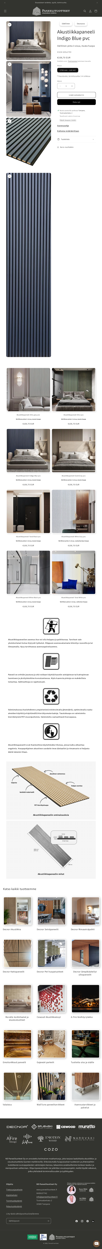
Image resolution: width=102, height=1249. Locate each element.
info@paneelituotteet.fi (47, 1197)
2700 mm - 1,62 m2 (68, 70)
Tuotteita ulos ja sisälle (82, 1062)
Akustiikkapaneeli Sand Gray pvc (74, 476)
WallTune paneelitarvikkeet (51, 1104)
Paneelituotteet (53, 1243)
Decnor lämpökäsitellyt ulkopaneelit (85, 973)
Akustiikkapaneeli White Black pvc (28, 598)
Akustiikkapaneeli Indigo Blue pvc (28, 476)
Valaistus (7, 1104)
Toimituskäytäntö (14, 1201)
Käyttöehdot (11, 1195)
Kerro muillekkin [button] (67, 147)
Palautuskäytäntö (14, 1206)
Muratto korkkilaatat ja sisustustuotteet (17, 1018)
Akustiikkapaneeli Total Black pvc (28, 537)
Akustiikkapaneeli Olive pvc (74, 415)
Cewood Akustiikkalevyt (49, 1017)
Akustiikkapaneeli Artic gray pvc (28, 415)
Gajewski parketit (45, 1062)
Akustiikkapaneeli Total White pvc (73, 598)
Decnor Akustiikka (12, 929)
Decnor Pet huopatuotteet (50, 971)
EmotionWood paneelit (14, 1062)
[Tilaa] (48, 1221)
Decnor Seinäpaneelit (47, 929)
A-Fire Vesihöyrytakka (82, 1017)
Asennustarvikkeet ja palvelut (85, 1106)
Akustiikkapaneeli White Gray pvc (73, 537)
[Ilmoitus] (97, 2)
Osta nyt (76, 102)
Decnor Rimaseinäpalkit (83, 929)
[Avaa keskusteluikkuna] (96, 1243)
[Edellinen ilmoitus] (5, 2)
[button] (5, 11)
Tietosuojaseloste (14, 1189)
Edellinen (66, 23)
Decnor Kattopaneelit (13, 971)
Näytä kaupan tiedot (68, 120)
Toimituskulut (72, 61)
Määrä (59, 81)
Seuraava (81, 23)
